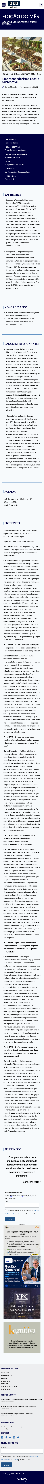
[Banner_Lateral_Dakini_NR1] (22, 1240)
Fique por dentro (11, 143)
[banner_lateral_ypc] (22, 1303)
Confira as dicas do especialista (17, 172)
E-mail (7, 1201)
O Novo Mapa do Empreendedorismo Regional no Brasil (21, 1399)
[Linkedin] (2, 1437)
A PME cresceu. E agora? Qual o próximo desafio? (19, 1406)
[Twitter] (18, 1437)
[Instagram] (14, 1437)
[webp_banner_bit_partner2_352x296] (22, 1272)
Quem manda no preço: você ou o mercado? (17, 1414)
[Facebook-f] (6, 1437)
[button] (4, 5)
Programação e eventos (14, 164)
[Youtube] (10, 1437)
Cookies (31, 1197)
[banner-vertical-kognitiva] (22, 1337)
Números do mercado (13, 157)
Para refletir (9, 179)
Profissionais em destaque (15, 150)
